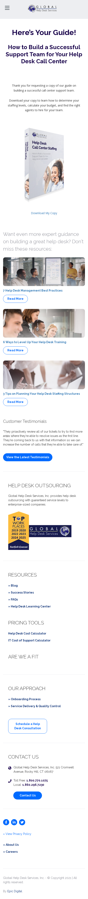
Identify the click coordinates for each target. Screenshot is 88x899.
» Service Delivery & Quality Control (34, 706)
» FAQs (13, 599)
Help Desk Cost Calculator (27, 633)
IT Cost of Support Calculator (29, 640)
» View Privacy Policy (17, 834)
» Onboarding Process (24, 699)
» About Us (11, 844)
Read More (15, 298)
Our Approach (26, 688)
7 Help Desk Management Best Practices (32, 290)
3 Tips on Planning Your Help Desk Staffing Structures (41, 393)
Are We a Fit (23, 657)
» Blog (13, 585)
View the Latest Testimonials (27, 457)
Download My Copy (44, 213)
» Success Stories (21, 592)
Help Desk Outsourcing (39, 486)
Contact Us (28, 795)
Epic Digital (14, 891)
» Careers (10, 851)
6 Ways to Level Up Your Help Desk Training (34, 342)
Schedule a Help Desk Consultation (27, 726)
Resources (22, 575)
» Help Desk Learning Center (29, 606)
